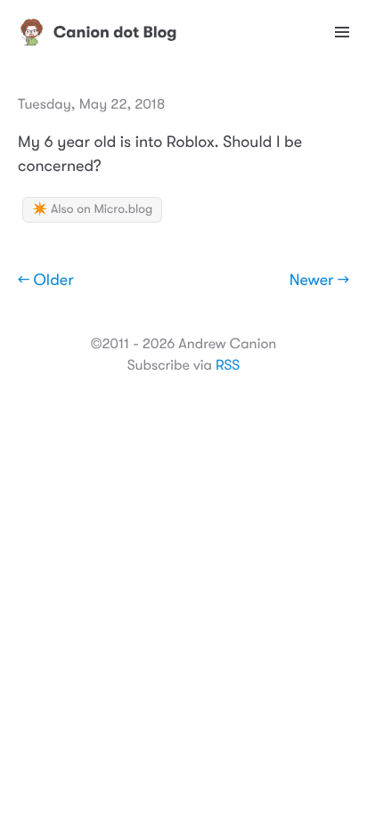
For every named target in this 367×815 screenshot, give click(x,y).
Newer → (319, 280)
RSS (228, 365)
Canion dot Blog (115, 32)
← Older (46, 280)
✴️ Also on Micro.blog (92, 209)
